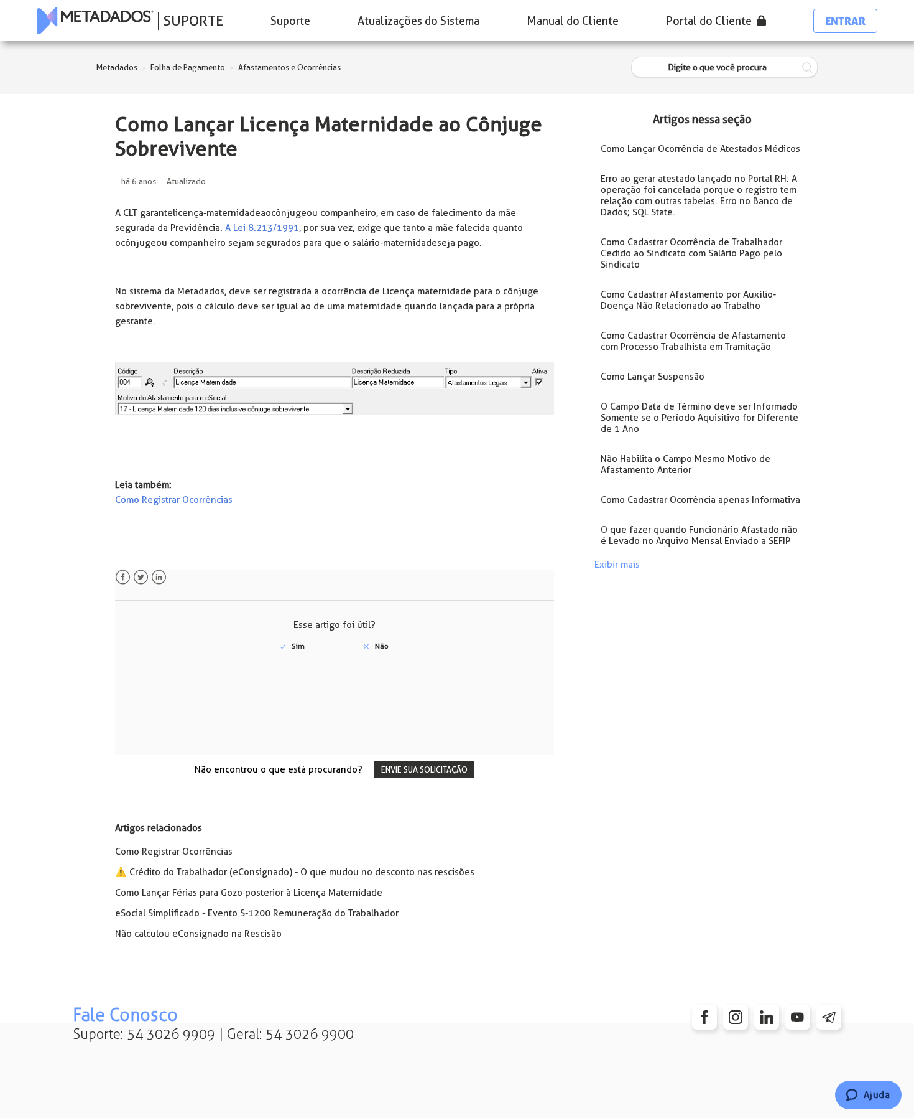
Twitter (141, 577)
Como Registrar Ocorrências (174, 499)
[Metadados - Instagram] (735, 1017)
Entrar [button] (845, 20)
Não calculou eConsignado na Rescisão (198, 933)
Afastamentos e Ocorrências (289, 67)
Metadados (116, 67)
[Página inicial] (95, 20)
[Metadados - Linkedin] (766, 1017)
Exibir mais (617, 564)
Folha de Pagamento (187, 67)
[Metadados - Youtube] (797, 1017)
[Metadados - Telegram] (828, 1017)
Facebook (123, 577)
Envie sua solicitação (424, 769)
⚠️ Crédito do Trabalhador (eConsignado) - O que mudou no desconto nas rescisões (294, 872)
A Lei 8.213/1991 (261, 227)
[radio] (293, 646)
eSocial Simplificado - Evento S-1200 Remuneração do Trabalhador (257, 913)
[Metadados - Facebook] (704, 1017)
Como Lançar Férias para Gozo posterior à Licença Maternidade (248, 892)
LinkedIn (159, 577)
